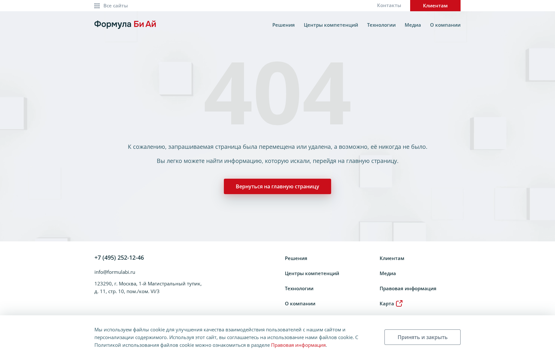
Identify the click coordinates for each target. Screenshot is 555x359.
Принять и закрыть (423, 337)
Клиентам (435, 5)
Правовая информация (408, 288)
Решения (283, 25)
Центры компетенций (331, 25)
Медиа (413, 25)
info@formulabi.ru (114, 272)
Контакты (389, 5)
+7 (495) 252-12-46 (119, 257)
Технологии (381, 25)
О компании (445, 25)
